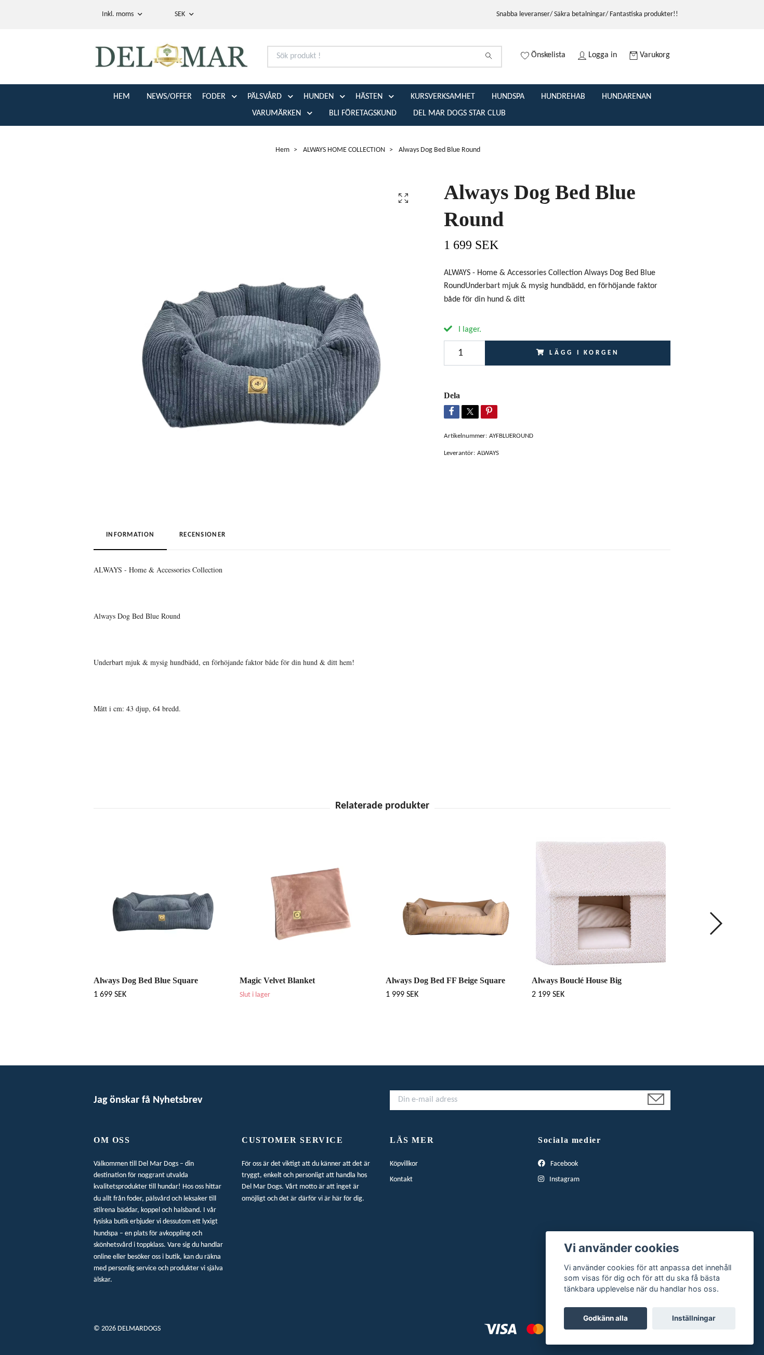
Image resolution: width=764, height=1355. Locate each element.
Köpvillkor (404, 1205)
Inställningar (694, 1318)
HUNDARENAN (626, 138)
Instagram (563, 1220)
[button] (236, 138)
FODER (214, 138)
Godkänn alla (605, 1318)
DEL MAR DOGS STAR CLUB (459, 154)
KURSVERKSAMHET (443, 138)
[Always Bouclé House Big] (601, 943)
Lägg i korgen (584, 393)
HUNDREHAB (563, 138)
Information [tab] (130, 576)
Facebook (563, 1205)
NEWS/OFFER (169, 138)
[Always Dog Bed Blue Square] (163, 943)
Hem (282, 191)
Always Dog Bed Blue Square (146, 1021)
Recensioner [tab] (202, 576)
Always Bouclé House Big (577, 1021)
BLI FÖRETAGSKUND (363, 154)
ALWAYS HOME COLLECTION (344, 191)
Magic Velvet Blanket (277, 1021)
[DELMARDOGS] (238, 69)
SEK (181, 14)
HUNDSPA (508, 138)
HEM (121, 138)
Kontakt (401, 1220)
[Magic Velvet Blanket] (309, 943)
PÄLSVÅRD (264, 138)
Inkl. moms (118, 14)
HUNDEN (319, 138)
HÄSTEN (369, 138)
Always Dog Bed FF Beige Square (445, 1021)
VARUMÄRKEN (276, 154)
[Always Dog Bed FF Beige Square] (455, 943)
